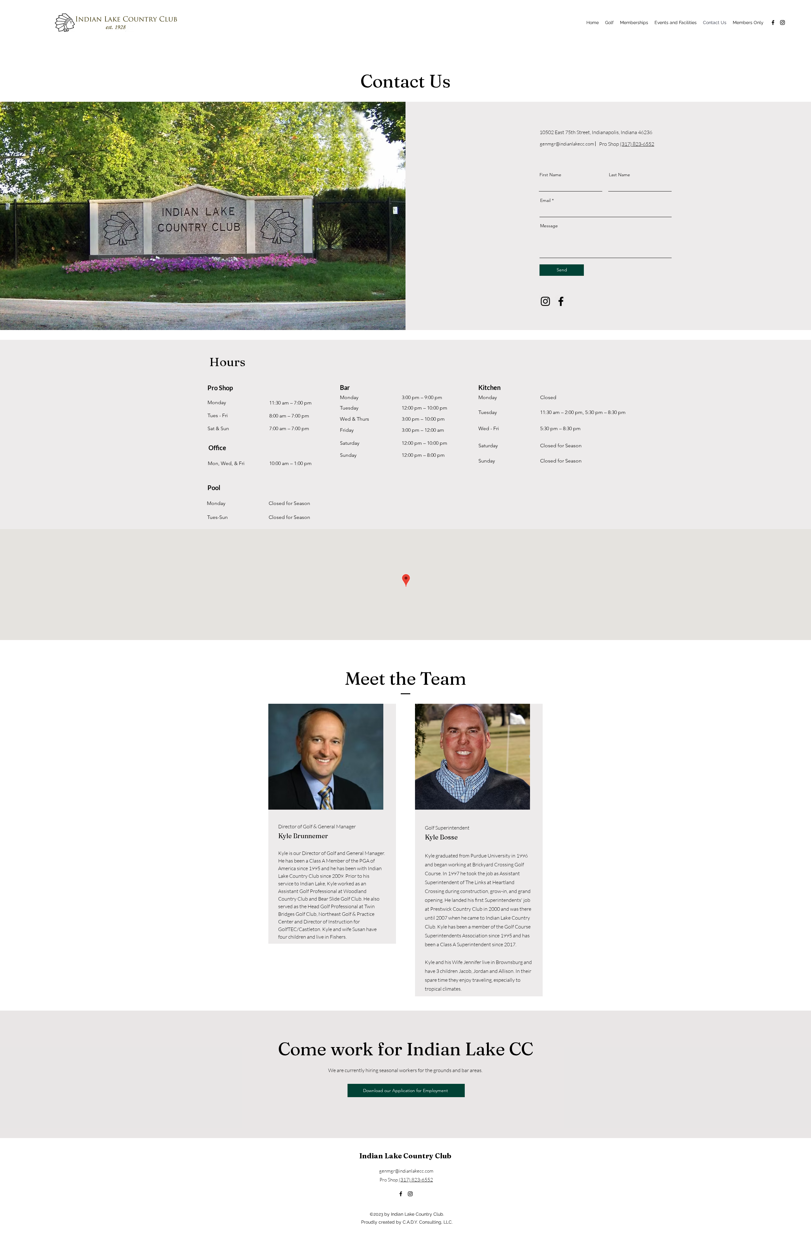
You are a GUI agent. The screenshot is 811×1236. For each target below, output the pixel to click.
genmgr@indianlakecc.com (567, 144)
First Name (550, 174)
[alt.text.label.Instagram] (782, 22)
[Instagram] (545, 301)
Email (545, 200)
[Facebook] (561, 301)
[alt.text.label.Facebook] (773, 22)
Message (549, 225)
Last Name (619, 174)
